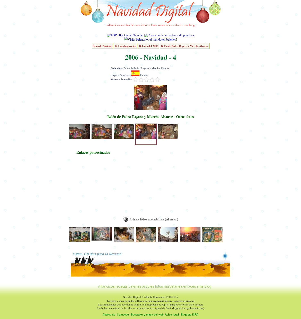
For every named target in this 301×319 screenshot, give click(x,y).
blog (192, 25)
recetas (125, 25)
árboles (145, 25)
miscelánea (165, 25)
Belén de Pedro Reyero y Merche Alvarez (184, 46)
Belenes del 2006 (148, 46)
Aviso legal (172, 314)
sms (185, 25)
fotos (154, 25)
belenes (135, 25)
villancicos (113, 25)
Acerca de (109, 314)
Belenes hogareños (125, 46)
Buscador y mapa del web (147, 314)
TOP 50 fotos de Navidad (127, 35)
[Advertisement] (93, 187)
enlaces (177, 25)
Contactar (123, 314)
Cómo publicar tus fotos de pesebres (171, 35)
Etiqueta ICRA (189, 314)
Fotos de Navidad (102, 46)
